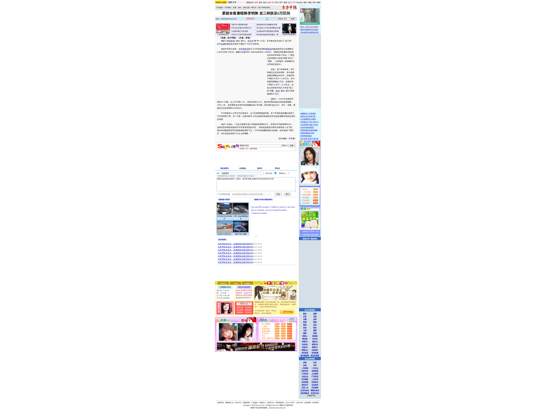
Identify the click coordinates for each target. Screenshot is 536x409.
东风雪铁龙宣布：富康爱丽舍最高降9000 (235, 244)
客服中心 (262, 403)
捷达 (278, 91)
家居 (285, 2)
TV (294, 2)
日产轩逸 (303, 139)
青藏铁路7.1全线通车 (308, 113)
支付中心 (238, 403)
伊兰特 (250, 41)
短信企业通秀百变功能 (243, 290)
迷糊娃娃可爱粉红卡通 (310, 231)
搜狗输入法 (229, 403)
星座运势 (240, 307)
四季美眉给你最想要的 (310, 235)
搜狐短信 (223, 284)
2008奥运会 (304, 122)
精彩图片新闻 (224, 200)
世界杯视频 (304, 133)
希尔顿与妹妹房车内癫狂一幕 (267, 35)
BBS (314, 2)
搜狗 (319, 2)
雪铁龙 (245, 49)
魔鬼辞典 (248, 310)
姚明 (311, 125)
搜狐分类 (306, 239)
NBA (311, 122)
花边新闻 (240, 310)
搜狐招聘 (246, 403)
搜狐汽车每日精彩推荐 (263, 200)
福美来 (232, 41)
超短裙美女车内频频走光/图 (267, 25)
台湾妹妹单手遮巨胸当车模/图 (268, 31)
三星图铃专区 (225, 287)
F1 (318, 122)
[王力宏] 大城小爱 (223, 295)
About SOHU (290, 403)
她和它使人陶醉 (241, 234)
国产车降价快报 (264, 8)
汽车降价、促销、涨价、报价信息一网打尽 (240, 8)
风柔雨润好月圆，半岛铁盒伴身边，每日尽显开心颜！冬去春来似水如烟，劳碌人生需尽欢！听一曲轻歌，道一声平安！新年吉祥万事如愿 (275, 307)
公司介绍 (299, 403)
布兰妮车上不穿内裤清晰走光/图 (268, 28)
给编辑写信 (311, 396)
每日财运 (248, 307)
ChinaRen (299, 2)
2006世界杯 (304, 125)
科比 (315, 122)
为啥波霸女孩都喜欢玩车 (309, 32)
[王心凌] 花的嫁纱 (223, 298)
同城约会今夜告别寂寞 (243, 295)
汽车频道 (219, 8)
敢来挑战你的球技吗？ (243, 298)
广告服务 (254, 403)
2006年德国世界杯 (307, 127)
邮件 (305, 2)
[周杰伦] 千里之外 (223, 290)
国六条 (315, 139)
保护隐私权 (280, 403)
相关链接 (222, 240)
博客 (310, 2)
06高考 (313, 119)
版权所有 (290, 405)
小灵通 (235, 284)
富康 (223, 44)
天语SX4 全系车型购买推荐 (241, 35)
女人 (290, 2)
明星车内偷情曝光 (289, 34)
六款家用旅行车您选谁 (239, 31)
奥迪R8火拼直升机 (224, 234)
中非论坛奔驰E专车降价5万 (241, 28)
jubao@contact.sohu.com (277, 408)
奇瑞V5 (310, 139)
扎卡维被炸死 (305, 119)
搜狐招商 (313, 239)
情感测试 (240, 312)
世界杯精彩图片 (306, 136)
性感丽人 (247, 284)
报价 (237, 41)
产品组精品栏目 (223, 34)
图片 (242, 41)
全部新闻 (307, 403)
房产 (281, 2)
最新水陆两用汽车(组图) (309, 30)
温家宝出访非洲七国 (307, 116)
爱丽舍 (269, 49)
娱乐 (265, 2)
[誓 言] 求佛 (221, 293)
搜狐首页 (250, 2)
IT (273, 2)
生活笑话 (248, 312)
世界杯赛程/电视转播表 (309, 130)
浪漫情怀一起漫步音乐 (243, 293)
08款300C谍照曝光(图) (239, 25)
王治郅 (315, 125)
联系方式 (270, 403)
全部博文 (315, 403)
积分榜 (311, 133)
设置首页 (220, 403)
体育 (260, 2)
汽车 (276, 2)
